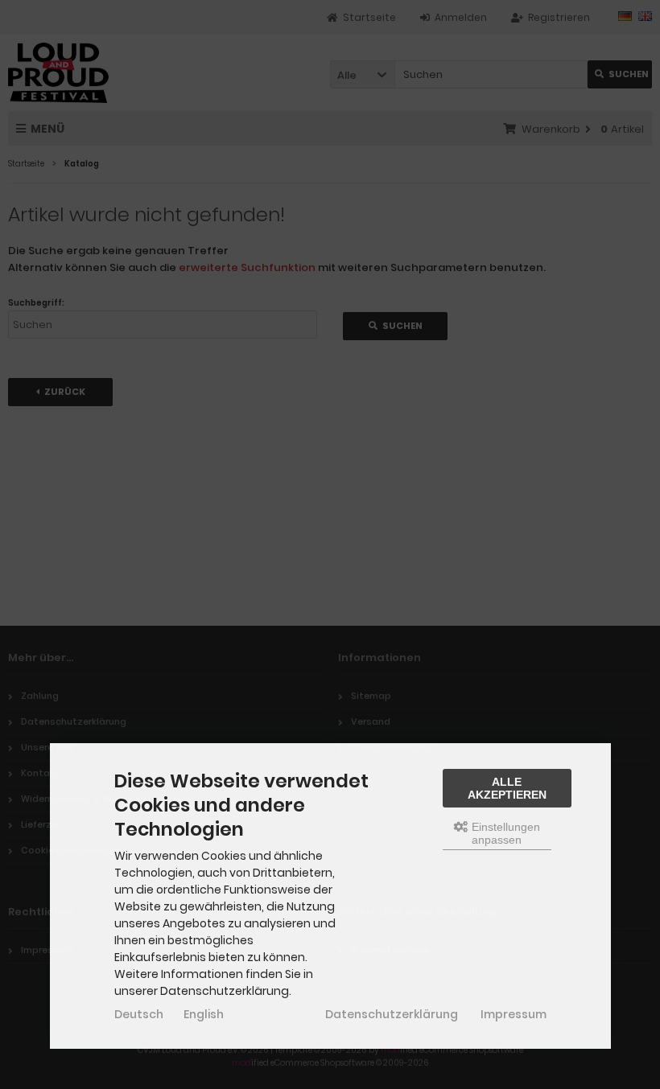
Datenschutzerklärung (391, 1014)
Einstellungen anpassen (504, 833)
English (204, 1014)
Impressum (514, 1014)
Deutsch (138, 1014)
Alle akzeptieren (507, 788)
